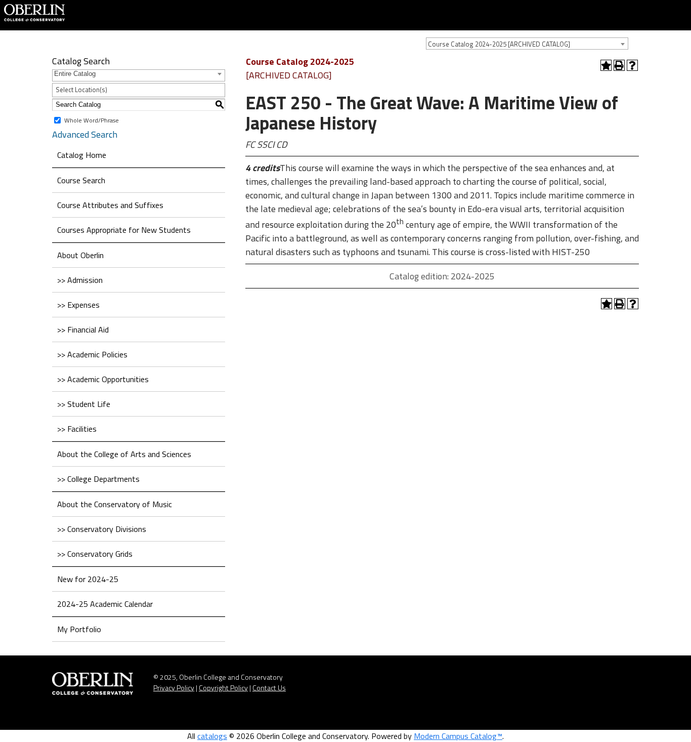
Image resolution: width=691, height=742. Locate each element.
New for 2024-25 (87, 579)
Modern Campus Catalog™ (458, 736)
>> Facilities (77, 429)
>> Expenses (78, 305)
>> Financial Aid (83, 329)
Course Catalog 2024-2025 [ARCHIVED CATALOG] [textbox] (499, 44)
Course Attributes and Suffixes (110, 205)
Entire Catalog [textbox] (75, 73)
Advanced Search (84, 134)
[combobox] (527, 43)
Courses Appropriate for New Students (124, 230)
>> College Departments (98, 479)
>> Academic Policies (92, 354)
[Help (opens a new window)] (632, 65)
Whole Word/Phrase (91, 120)
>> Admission (80, 280)
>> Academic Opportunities (103, 379)
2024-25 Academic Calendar (105, 604)
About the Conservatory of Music (114, 504)
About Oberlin (80, 255)
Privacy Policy (173, 687)
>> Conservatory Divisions (101, 529)
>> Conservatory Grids (95, 554)
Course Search (81, 180)
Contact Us (269, 687)
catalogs (212, 736)
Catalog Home (81, 155)
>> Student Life (83, 404)
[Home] (34, 12)
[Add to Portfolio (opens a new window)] (606, 65)
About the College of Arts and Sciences (124, 454)
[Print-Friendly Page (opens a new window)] (619, 65)
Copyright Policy (223, 687)
